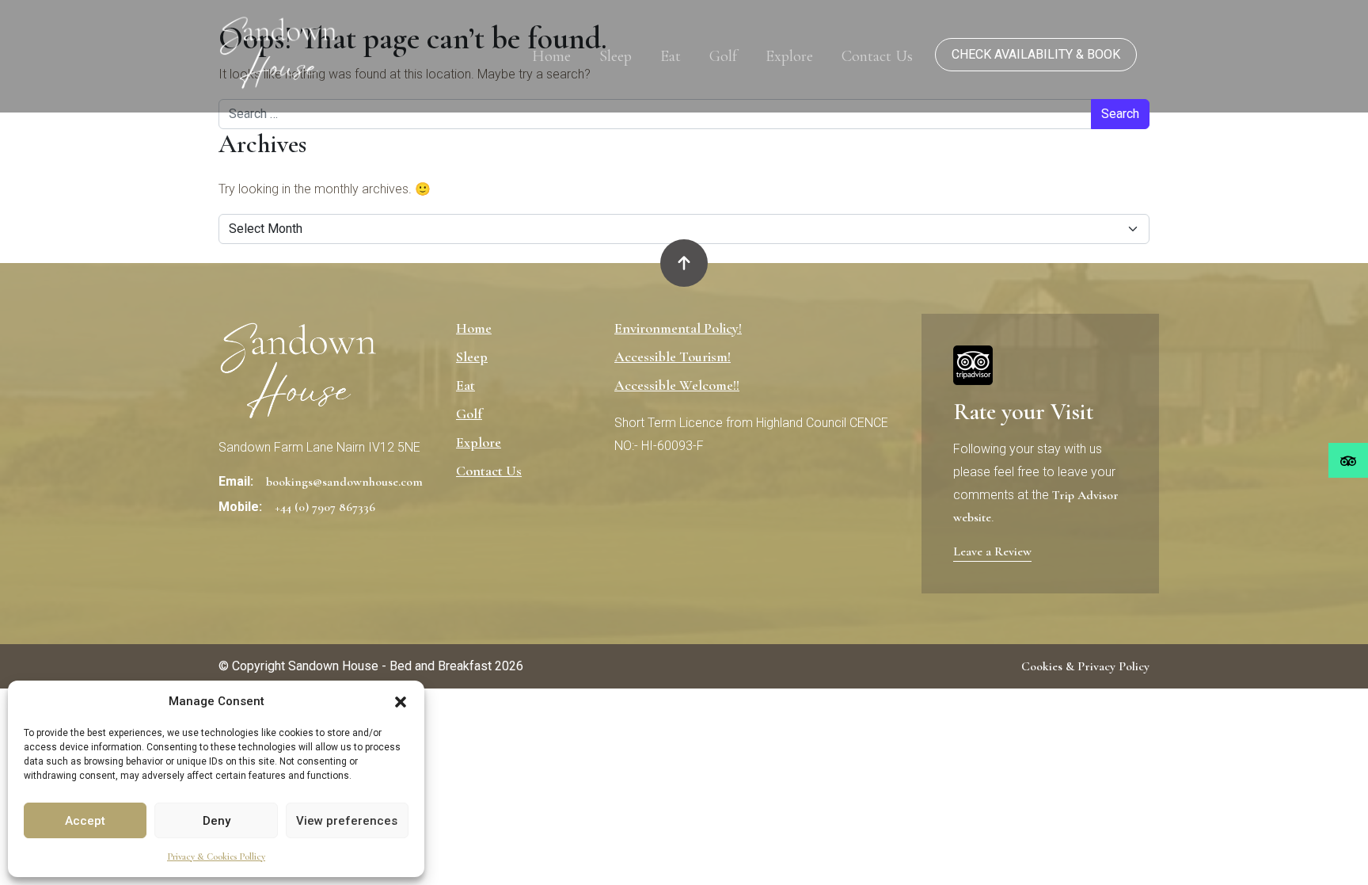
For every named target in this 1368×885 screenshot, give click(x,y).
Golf (723, 56)
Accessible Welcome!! (676, 385)
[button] (400, 701)
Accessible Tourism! (672, 356)
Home (551, 56)
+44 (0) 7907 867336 (325, 507)
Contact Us (877, 56)
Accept (85, 821)
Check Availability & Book (1036, 54)
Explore (789, 56)
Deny (216, 821)
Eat (670, 56)
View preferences (346, 821)
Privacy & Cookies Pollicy (216, 856)
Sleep (615, 56)
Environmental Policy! (678, 328)
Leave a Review (992, 551)
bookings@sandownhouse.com (344, 482)
